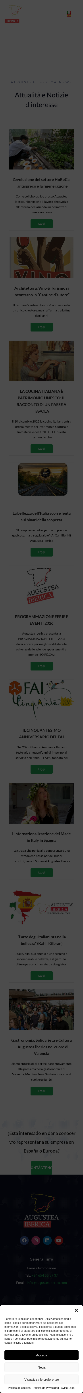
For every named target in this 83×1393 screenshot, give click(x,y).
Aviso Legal (68, 1388)
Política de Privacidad (46, 1388)
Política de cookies (19, 1388)
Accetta (41, 1355)
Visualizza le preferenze (41, 1379)
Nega (41, 1367)
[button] (76, 1310)
